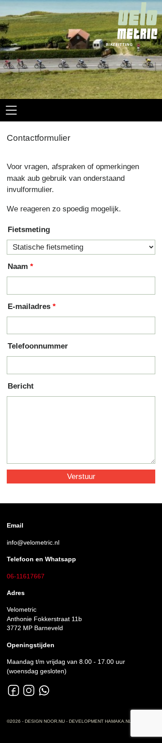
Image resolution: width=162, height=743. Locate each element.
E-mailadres (29, 306)
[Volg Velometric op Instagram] (29, 690)
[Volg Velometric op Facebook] (13, 690)
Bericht (21, 386)
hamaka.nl (118, 721)
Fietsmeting (29, 229)
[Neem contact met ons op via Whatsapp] (44, 690)
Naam (18, 266)
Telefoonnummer (38, 346)
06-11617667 (26, 576)
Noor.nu (54, 721)
